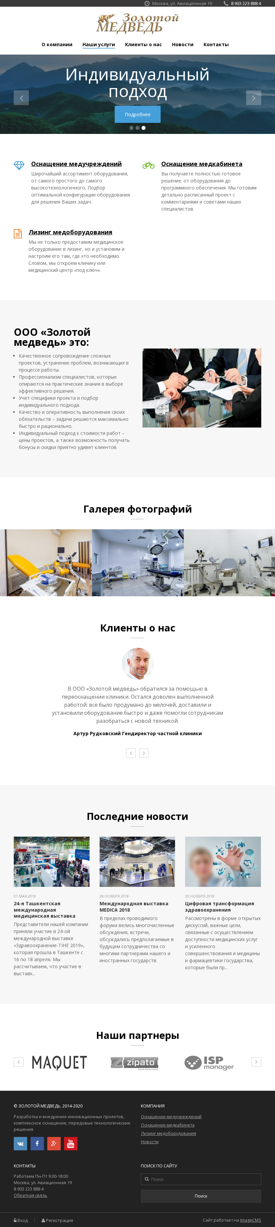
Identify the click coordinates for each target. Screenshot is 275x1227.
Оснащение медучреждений (76, 164)
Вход (22, 1220)
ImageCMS (250, 1220)
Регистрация (59, 1220)
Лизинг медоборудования (70, 232)
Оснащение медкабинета (201, 164)
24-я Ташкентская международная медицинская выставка (44, 909)
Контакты (216, 44)
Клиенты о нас (143, 44)
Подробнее (138, 114)
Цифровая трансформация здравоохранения (219, 906)
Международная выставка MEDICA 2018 (134, 906)
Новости (183, 44)
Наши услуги (98, 44)
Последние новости (137, 816)
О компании (57, 44)
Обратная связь (30, 1195)
